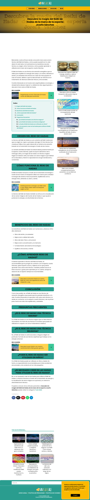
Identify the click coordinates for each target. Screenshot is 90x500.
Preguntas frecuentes (23, 117)
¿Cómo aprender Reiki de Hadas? (26, 113)
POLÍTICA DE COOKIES (53, 493)
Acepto (75, 495)
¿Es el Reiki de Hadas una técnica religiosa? (32, 122)
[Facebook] (14, 397)
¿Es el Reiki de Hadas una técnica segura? (31, 119)
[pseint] (44, 491)
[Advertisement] (45, 46)
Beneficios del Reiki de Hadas (25, 111)
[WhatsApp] (27, 397)
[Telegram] (31, 397)
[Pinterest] (23, 397)
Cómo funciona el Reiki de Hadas (26, 108)
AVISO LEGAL (23, 493)
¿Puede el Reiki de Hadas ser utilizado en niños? (33, 124)
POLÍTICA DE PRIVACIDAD (36, 493)
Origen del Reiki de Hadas (23, 106)
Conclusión (19, 115)
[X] (18, 397)
